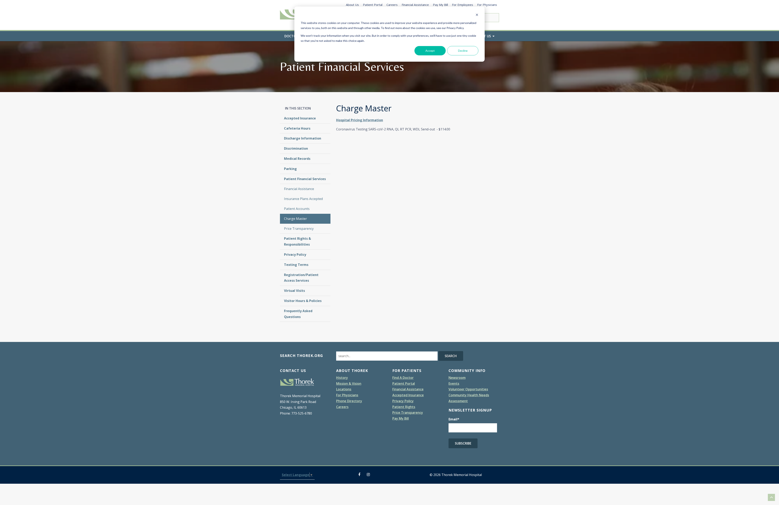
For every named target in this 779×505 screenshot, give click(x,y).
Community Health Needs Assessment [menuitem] (469, 398)
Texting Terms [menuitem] (296, 264)
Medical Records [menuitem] (297, 158)
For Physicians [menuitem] (487, 5)
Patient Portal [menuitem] (372, 5)
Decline (463, 50)
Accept (430, 50)
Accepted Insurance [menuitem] (300, 118)
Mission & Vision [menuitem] (348, 383)
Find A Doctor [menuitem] (403, 377)
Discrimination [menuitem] (296, 148)
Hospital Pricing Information (359, 120)
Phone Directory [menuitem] (349, 401)
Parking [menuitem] (290, 169)
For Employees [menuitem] (462, 5)
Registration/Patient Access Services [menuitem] (301, 278)
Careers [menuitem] (392, 5)
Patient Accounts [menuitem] (297, 208)
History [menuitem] (342, 377)
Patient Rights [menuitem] (403, 407)
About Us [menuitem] (352, 5)
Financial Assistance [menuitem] (415, 5)
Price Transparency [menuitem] (299, 228)
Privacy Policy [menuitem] (295, 254)
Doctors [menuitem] (292, 36)
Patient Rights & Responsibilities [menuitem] (297, 241)
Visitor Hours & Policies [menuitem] (303, 301)
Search (451, 356)
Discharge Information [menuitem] (302, 138)
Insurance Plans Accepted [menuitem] (303, 199)
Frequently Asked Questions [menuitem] (298, 314)
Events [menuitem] (454, 383)
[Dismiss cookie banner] (477, 15)
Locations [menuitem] (343, 389)
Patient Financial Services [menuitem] (305, 179)
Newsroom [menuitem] (457, 377)
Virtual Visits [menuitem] (294, 290)
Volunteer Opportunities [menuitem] (468, 389)
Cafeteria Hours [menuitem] (297, 128)
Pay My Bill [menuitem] (440, 5)
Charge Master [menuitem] (295, 218)
